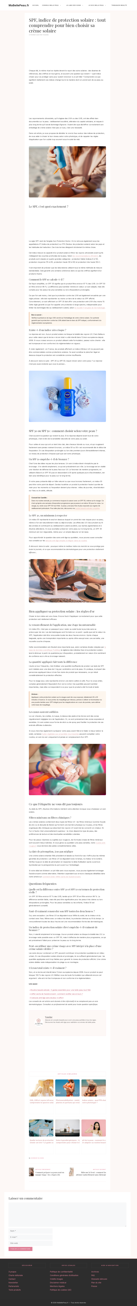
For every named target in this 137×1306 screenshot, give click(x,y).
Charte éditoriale (16, 1275)
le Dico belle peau (96, 5)
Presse (94, 1286)
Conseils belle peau (50, 5)
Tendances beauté (119, 5)
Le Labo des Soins (73, 5)
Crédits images (56, 1279)
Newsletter (13, 1283)
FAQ (93, 1275)
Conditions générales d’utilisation (64, 1275)
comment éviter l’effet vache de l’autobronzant (61, 877)
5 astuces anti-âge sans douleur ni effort (47, 998)
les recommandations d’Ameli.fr (85, 256)
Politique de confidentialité (61, 1272)
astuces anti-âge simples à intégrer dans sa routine (66, 541)
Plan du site (96, 1283)
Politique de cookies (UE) (60, 1290)
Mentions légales (57, 1286)
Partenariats (14, 1286)
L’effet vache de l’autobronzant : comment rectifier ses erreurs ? (57, 994)
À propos (12, 1272)
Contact (12, 1279)
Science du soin (37, 1158)
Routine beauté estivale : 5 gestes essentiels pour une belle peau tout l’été (61, 990)
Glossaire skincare (99, 1279)
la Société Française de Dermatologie (90, 308)
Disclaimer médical (58, 1283)
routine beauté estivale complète (87, 508)
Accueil (35, 5)
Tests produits (15, 1290)
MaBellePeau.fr (19, 5)
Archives (95, 1272)
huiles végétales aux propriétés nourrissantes (60, 734)
